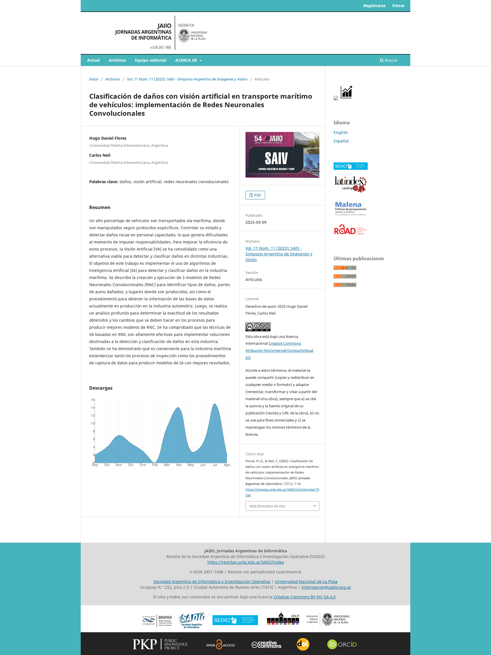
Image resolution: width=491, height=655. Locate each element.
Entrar (398, 5)
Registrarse (374, 5)
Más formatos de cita (267, 506)
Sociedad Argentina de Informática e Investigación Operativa (211, 581)
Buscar (391, 60)
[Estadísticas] (346, 99)
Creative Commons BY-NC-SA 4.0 (305, 597)
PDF (257, 195)
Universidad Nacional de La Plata (306, 581)
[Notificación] (336, 99)
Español (341, 141)
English (341, 132)
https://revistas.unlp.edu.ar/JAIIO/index (245, 562)
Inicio (93, 79)
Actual (93, 60)
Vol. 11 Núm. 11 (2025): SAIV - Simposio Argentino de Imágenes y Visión (187, 79)
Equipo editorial (150, 60)
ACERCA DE (186, 60)
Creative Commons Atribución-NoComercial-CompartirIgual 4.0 (279, 350)
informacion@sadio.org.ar (326, 587)
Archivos (117, 60)
